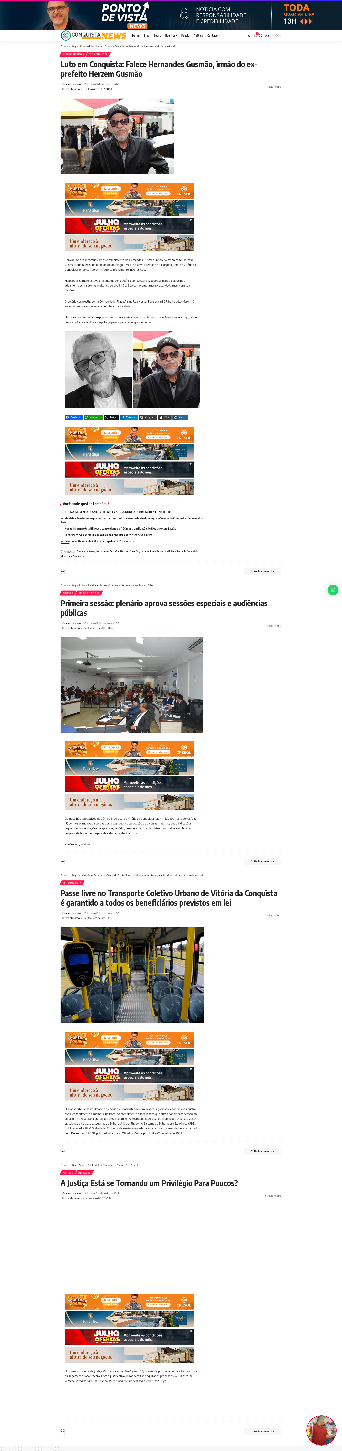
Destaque (84, 1172)
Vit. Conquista (98, 54)
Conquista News (71, 84)
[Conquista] (93, 35)
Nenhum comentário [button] (264, 571)
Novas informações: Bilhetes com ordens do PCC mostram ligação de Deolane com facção (120, 528)
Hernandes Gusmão (107, 551)
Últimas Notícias (73, 54)
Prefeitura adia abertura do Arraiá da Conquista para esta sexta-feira (108, 535)
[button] (248, 35)
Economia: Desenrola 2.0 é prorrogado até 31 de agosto (99, 541)
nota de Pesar (155, 551)
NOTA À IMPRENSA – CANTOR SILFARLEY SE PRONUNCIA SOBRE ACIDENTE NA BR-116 (118, 512)
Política (68, 593)
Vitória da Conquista (72, 556)
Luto (143, 551)
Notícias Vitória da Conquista (181, 551)
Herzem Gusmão (129, 551)
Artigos (68, 1172)
